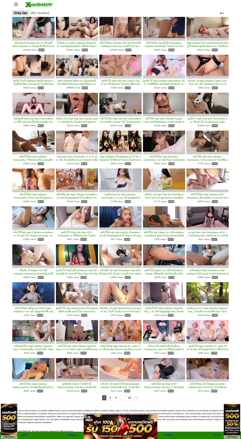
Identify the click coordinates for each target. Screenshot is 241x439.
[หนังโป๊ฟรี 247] (39, 4)
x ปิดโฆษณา (9, 437)
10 (129, 397)
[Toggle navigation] (17, 4)
